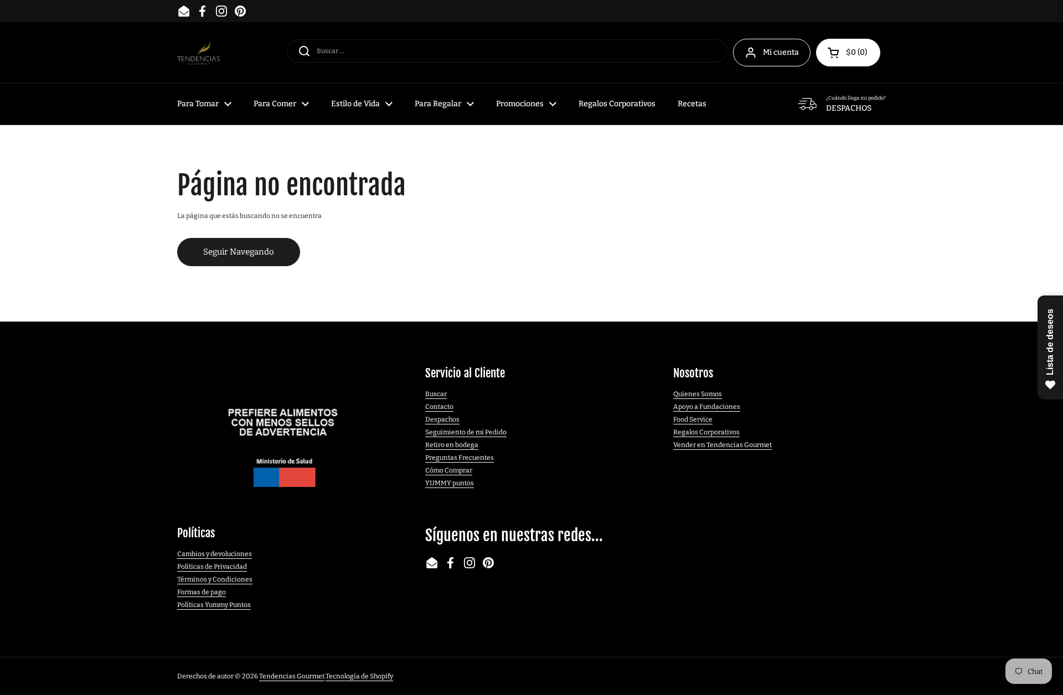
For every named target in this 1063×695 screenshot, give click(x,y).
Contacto (439, 407)
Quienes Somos (697, 394)
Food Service (693, 419)
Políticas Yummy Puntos (214, 605)
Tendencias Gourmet (291, 676)
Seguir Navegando (238, 252)
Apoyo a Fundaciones (706, 407)
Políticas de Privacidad (212, 566)
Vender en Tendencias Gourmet (722, 445)
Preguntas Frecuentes (459, 457)
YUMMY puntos (449, 483)
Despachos (442, 419)
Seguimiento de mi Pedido (466, 432)
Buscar (436, 394)
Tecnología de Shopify (359, 676)
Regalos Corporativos (706, 432)
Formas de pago (201, 592)
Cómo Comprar (448, 470)
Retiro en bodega (451, 445)
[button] (848, 52)
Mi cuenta (781, 52)
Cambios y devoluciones (214, 554)
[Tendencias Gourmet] (198, 52)
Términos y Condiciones (214, 579)
